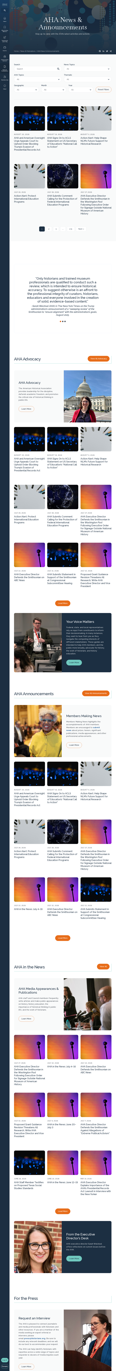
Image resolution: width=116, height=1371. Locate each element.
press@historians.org (34, 1338)
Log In (4, 1360)
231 (70, 229)
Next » (81, 229)
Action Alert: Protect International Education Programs (26, 198)
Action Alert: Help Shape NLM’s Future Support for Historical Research (94, 141)
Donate (5, 1366)
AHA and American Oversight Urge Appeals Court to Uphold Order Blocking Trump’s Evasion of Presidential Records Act (29, 144)
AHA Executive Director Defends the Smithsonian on (29, 577)
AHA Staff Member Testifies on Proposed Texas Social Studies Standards (29, 1185)
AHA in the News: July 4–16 (28, 909)
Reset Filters (103, 89)
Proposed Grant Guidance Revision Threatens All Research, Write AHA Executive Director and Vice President (95, 580)
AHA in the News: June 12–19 (62, 1182)
